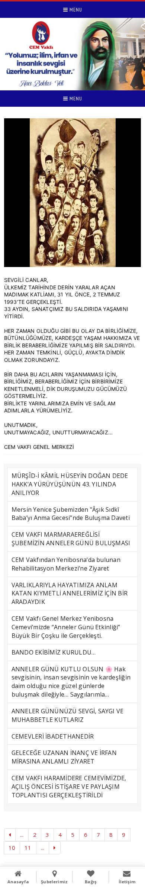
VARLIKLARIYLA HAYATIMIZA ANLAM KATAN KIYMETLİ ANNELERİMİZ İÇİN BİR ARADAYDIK (70, 593)
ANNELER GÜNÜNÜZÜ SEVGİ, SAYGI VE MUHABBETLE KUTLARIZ (68, 715)
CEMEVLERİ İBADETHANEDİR (53, 736)
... (22, 834)
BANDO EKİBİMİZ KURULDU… (54, 652)
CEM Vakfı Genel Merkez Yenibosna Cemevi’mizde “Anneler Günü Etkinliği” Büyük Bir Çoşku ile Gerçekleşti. (66, 627)
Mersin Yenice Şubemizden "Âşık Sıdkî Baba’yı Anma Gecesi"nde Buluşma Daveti (71, 513)
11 (28, 847)
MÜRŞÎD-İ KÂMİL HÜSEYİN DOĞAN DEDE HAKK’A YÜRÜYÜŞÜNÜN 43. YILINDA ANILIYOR (70, 484)
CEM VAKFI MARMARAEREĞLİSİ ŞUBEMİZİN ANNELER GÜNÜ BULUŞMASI (71, 538)
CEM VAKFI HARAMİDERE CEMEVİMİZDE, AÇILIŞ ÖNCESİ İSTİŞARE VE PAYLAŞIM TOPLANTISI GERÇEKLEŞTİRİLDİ (69, 786)
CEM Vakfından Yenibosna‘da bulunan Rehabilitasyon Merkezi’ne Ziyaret (66, 564)
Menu (75, 9)
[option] (72, 192)
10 (12, 847)
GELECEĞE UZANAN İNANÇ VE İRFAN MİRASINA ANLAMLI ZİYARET (64, 757)
